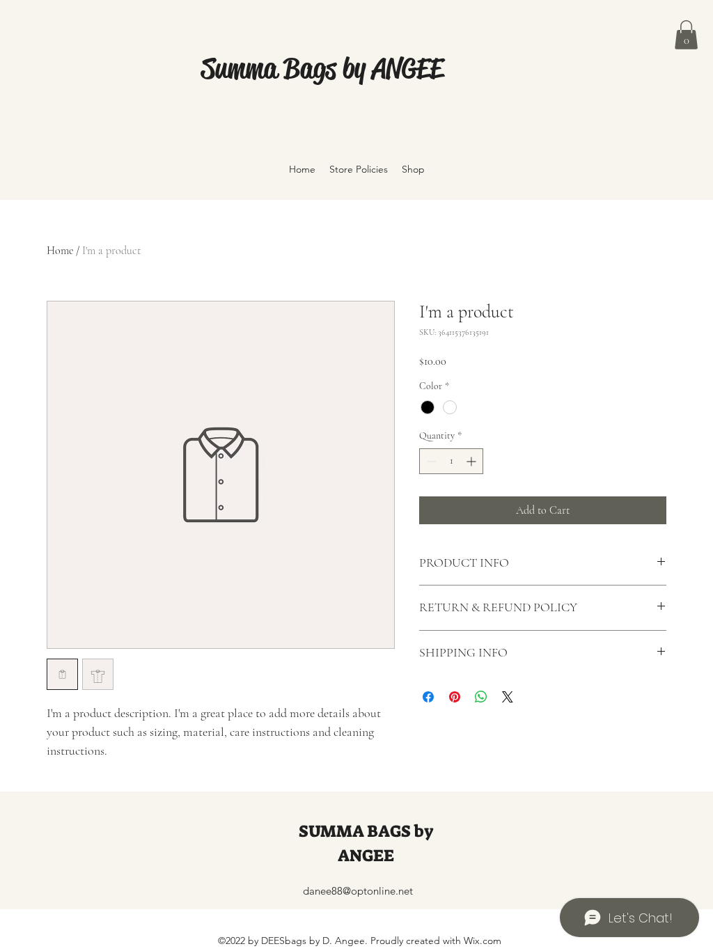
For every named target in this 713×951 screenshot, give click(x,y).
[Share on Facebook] (428, 697)
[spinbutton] (451, 461)
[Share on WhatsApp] (481, 697)
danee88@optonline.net (358, 890)
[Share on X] (507, 697)
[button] (686, 34)
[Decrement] (430, 461)
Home (60, 251)
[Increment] (472, 461)
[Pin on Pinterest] (454, 697)
